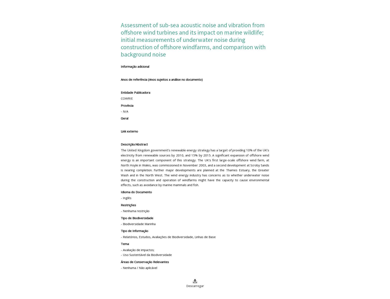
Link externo (129, 131)
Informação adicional (135, 66)
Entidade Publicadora (135, 92)
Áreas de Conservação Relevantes (145, 262)
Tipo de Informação (134, 231)
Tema (125, 244)
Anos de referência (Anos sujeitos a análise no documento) (162, 79)
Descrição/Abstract (134, 144)
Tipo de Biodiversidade (137, 218)
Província (127, 105)
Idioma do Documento (136, 192)
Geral (124, 118)
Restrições (128, 205)
